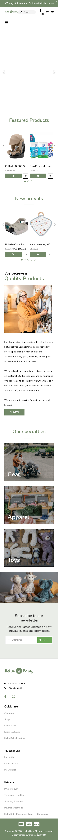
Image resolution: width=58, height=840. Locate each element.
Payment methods (13, 807)
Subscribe (44, 640)
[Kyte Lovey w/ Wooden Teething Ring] (41, 224)
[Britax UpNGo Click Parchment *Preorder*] (16, 224)
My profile (9, 757)
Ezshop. (41, 835)
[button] (25, 181)
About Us (14, 411)
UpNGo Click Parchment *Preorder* (26, 244)
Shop (7, 719)
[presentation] (2, 146)
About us (9, 713)
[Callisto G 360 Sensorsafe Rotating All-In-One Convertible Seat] (16, 146)
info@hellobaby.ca (16, 683)
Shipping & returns (14, 801)
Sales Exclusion (12, 732)
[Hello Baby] (11, 15)
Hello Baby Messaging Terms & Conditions (26, 814)
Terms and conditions (15, 795)
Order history (11, 763)
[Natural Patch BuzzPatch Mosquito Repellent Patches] (41, 146)
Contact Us (10, 725)
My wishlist (10, 769)
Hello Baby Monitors (14, 738)
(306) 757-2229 (15, 688)
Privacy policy (11, 788)
